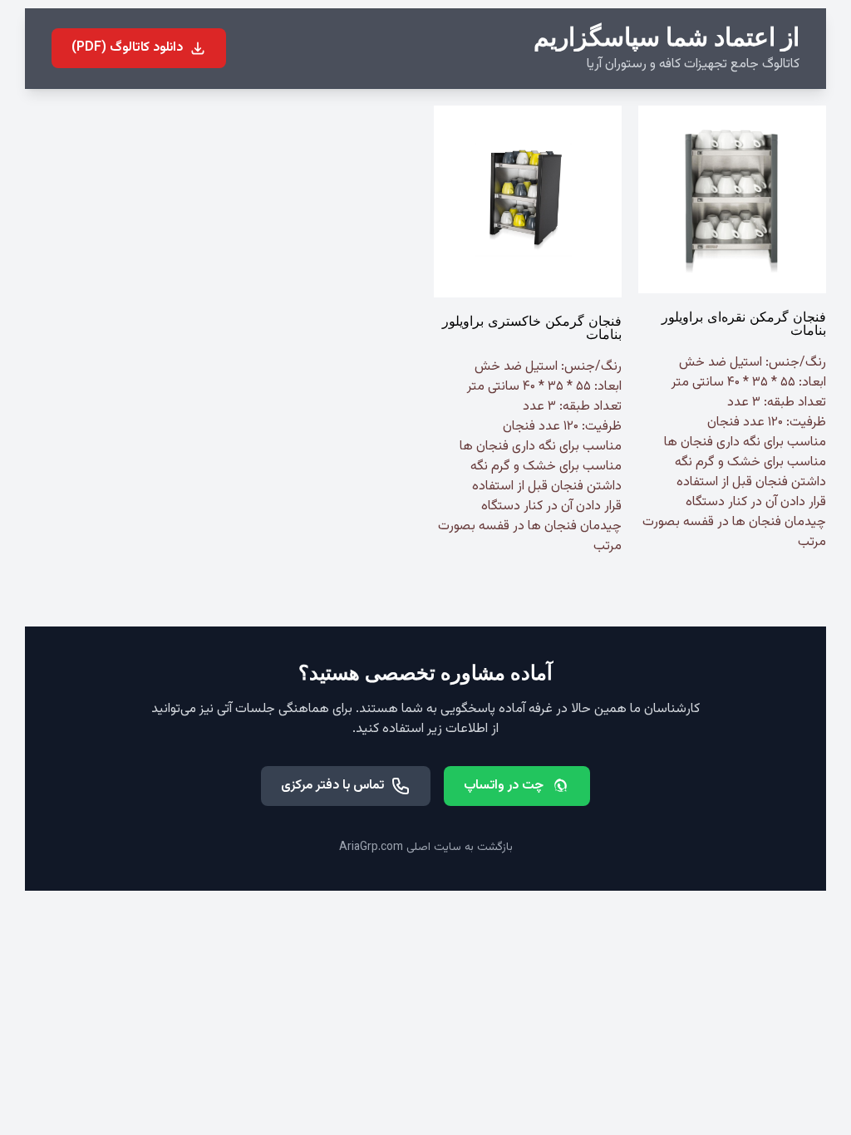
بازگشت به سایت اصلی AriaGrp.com (426, 847)
